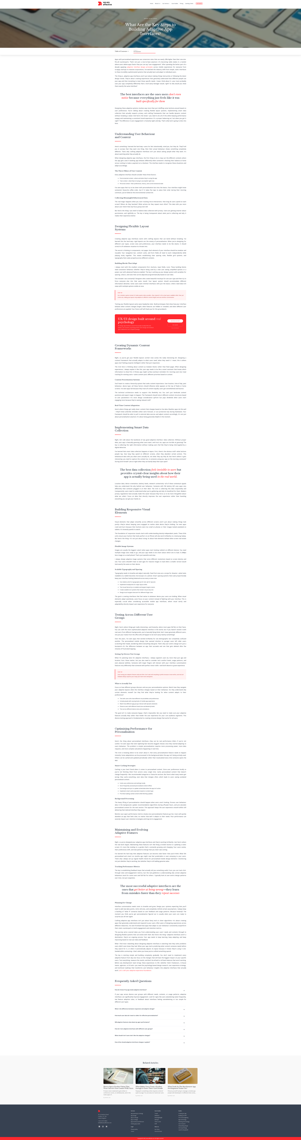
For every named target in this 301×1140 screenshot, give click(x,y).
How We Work (158, 1131)
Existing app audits (135, 1123)
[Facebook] (106, 1126)
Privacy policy (134, 1129)
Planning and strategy (183, 1121)
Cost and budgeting (183, 1117)
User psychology (182, 1127)
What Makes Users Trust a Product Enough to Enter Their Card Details (149, 1087)
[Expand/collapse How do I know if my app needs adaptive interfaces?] (184, 990)
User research (181, 1123)
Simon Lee (107, 1097)
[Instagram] (103, 1126)
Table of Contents (121, 51)
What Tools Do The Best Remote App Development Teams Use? (182, 1087)
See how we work (175, 321)
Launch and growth (183, 1130)
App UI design (134, 1119)
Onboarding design (183, 1125)
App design (133, 1115)
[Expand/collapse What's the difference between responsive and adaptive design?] (184, 1009)
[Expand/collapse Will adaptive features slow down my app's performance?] (184, 1023)
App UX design (134, 1117)
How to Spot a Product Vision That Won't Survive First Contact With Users (118, 1087)
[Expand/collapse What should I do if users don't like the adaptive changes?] (184, 1036)
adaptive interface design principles (140, 67)
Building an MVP (182, 1115)
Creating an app (182, 1113)
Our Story (157, 1129)
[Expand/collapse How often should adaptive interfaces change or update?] (184, 1043)
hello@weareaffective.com (104, 1122)
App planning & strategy (137, 1113)
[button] (158, 3)
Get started (175, 325)
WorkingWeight (158, 1117)
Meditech (157, 1115)
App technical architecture (137, 1121)
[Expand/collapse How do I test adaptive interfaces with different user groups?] (184, 1029)
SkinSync (157, 1119)
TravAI (156, 1113)
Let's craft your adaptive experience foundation (135, 970)
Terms (132, 1131)
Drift (156, 1123)
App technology (182, 1119)
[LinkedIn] (99, 1126)
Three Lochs (158, 1121)
